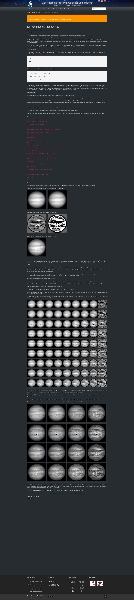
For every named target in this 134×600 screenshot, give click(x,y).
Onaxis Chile (39, 595)
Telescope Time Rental (55, 587)
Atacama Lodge (46, 8)
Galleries (54, 8)
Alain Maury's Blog (62, 8)
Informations (32, 8)
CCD (42, 12)
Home (28, 12)
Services (39, 8)
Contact (70, 8)
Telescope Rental (54, 584)
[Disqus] (67, 519)
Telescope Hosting (54, 585)
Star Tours (52, 581)
